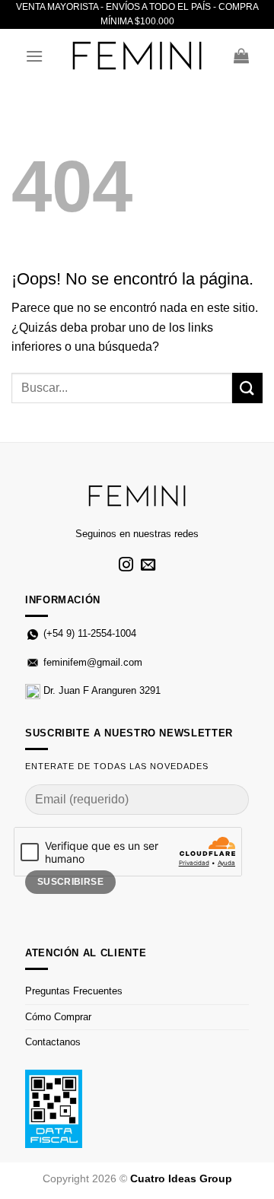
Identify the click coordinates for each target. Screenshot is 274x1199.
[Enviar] (247, 387)
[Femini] (137, 55)
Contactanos (53, 1042)
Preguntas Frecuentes (74, 991)
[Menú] (34, 56)
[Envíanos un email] (148, 566)
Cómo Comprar (58, 1016)
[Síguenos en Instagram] (126, 566)
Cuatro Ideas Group (181, 1178)
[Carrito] (241, 55)
